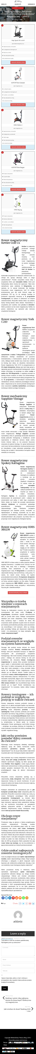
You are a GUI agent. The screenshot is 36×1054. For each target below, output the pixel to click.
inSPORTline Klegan (18, 167)
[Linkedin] (9, 897)
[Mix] (20, 897)
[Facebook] (3, 897)
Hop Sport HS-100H (18, 40)
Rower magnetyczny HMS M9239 (18, 528)
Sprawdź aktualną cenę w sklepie (18, 592)
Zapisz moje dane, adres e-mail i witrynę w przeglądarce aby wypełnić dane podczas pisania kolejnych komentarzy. (16, 980)
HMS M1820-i (18, 125)
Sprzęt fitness (18, 8)
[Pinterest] (13, 897)
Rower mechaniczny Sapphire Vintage (14, 397)
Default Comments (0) (7, 938)
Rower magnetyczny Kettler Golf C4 (14, 241)
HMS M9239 (18, 210)
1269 (16, 903)
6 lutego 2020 (17, 19)
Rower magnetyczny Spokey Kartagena (14, 462)
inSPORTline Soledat (18, 83)
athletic (18, 921)
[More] (26, 897)
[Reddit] (16, 897)
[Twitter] (6, 897)
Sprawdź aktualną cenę (18, 62)
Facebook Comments (19, 938)
